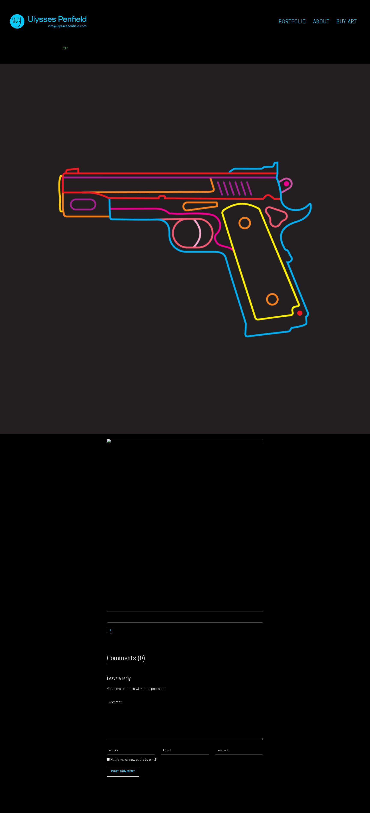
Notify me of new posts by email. (133, 760)
